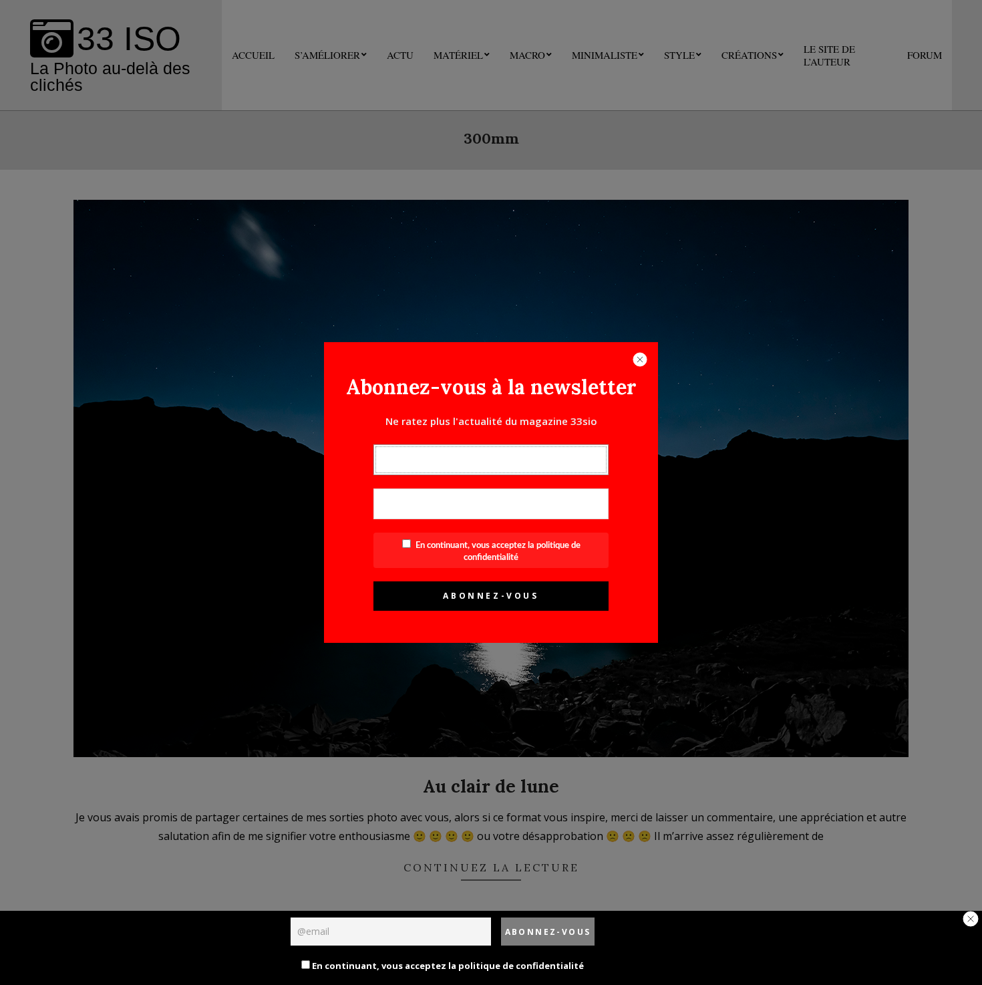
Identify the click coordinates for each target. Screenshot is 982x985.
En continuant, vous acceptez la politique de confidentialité (447, 966)
